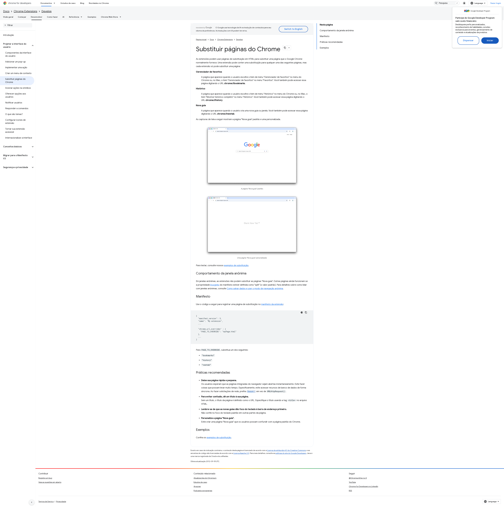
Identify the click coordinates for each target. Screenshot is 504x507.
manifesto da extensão (272, 304)
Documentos (46, 3)
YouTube (352, 482)
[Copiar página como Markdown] (285, 48)
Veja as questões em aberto (49, 482)
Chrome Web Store (109, 17)
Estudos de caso (68, 3)
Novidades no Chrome (99, 3)
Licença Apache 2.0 (241, 453)
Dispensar (468, 40)
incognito (214, 285)
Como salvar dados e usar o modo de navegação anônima (255, 288)
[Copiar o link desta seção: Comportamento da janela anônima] (249, 273)
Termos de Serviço (46, 501)
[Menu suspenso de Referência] (82, 16)
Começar (22, 17)
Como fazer (52, 17)
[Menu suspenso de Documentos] (55, 3)
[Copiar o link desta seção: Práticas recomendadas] (232, 372)
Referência (74, 17)
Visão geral (8, 17)
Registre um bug (45, 478)
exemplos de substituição (236, 265)
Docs (6, 11)
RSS (350, 490)
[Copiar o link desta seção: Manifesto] (213, 296)
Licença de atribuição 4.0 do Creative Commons (286, 450)
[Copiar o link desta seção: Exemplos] (212, 429)
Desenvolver (36, 17)
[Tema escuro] (302, 312)
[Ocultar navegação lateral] (31, 502)
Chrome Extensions (25, 11)
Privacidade (61, 501)
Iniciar (490, 40)
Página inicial (201, 39)
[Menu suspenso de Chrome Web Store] (121, 16)
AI (63, 17)
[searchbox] (17, 25)
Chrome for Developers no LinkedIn (363, 486)
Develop (46, 11)
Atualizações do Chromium (205, 478)
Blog (82, 3)
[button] (15, 45)
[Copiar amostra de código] (306, 312)
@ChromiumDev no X (358, 478)
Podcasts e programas (203, 490)
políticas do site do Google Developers (290, 453)
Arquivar (197, 486)
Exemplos (92, 17)
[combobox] (447, 3)
